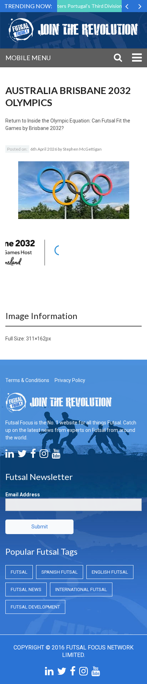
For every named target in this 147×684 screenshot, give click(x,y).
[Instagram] (44, 455)
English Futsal (110, 572)
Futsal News (26, 589)
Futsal (19, 572)
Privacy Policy (70, 380)
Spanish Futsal (59, 572)
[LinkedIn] (9, 455)
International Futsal (81, 589)
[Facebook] (33, 455)
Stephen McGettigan (82, 149)
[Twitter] (22, 455)
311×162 (36, 338)
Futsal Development (35, 607)
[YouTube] (56, 455)
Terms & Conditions (27, 380)
